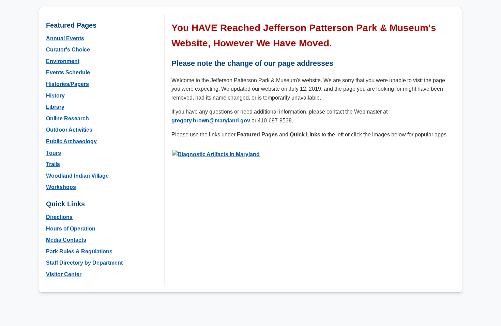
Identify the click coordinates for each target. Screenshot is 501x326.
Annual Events (65, 38)
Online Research (67, 118)
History (55, 96)
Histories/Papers (67, 84)
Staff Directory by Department (84, 263)
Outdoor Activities (69, 130)
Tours (53, 153)
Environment (62, 61)
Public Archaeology (71, 141)
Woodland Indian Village (77, 176)
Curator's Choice (68, 50)
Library (55, 107)
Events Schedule (68, 72)
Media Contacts (66, 240)
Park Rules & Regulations (79, 251)
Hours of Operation (70, 229)
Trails (53, 164)
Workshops (61, 187)
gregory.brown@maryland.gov (210, 120)
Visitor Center (63, 274)
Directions (59, 217)
